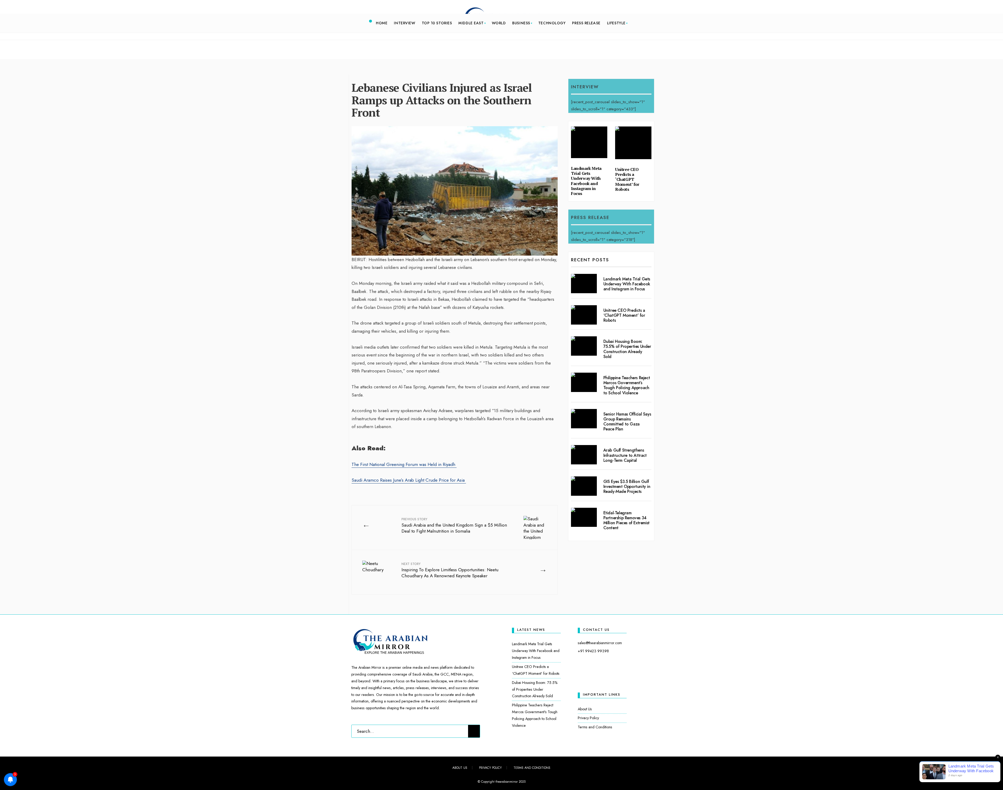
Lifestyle (616, 23)
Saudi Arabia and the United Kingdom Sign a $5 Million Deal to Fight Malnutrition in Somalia (454, 525)
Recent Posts (590, 260)
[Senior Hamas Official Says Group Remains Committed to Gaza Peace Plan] (584, 418)
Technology (552, 23)
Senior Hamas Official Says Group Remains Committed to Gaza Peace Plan (627, 421)
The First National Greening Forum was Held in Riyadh (404, 464)
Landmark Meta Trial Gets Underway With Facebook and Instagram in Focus (586, 180)
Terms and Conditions (595, 727)
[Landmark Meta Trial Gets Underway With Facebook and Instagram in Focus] (584, 283)
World (499, 23)
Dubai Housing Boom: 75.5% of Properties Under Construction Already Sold (627, 349)
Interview (404, 23)
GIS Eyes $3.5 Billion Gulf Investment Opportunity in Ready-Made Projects (626, 486)
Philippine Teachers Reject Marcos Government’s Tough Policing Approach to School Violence (626, 385)
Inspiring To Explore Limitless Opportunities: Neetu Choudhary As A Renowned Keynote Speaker (449, 570)
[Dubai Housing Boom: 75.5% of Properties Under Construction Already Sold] (584, 346)
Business (521, 23)
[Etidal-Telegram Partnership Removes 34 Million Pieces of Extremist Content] (584, 517)
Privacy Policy (588, 717)
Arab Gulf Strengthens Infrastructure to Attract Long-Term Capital (625, 455)
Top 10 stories (437, 23)
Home (381, 23)
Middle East (470, 23)
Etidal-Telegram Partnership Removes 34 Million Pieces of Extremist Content (626, 520)
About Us (585, 709)
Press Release (586, 23)
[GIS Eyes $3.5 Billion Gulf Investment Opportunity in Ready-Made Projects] (584, 486)
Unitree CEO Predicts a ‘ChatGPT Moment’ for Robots (627, 179)
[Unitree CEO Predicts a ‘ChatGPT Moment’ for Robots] (584, 315)
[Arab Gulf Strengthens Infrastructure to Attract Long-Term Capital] (584, 454)
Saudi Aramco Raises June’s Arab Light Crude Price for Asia (409, 480)
